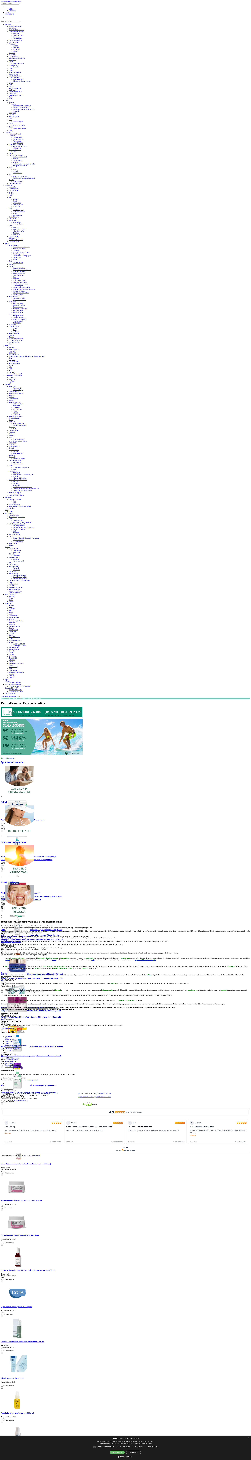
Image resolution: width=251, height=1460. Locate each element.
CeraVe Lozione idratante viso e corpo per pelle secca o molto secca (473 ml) (31, 1056)
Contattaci (8, 1043)
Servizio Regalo (10, 1063)
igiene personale (107, 990)
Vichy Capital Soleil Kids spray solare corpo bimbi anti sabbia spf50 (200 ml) (32, 974)
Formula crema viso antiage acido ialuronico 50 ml (21, 1200)
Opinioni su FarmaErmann (13, 1047)
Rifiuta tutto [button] (133, 1452)
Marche (14, 698)
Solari (4, 802)
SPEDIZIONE (9, 14)
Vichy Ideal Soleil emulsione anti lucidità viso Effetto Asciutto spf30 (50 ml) (31, 1010)
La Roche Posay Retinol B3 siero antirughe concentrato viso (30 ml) (28, 1270)
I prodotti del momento (12, 762)
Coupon (8, 698)
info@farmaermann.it (21, 1100)
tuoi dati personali (32, 1080)
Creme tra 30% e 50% (34, 698)
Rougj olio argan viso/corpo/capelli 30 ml (17, 1413)
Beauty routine (8, 882)
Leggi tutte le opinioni (7, 1028)
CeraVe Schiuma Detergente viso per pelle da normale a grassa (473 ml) (29, 1092)
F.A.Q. (11, 9)
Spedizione (12, 10)
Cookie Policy (9, 1041)
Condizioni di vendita (11, 1060)
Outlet (3, 698)
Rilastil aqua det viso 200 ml (12, 1378)
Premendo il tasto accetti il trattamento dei (19, 1080)
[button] (125, 1457)
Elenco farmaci (9, 1050)
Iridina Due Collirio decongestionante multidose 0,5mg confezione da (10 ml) (31, 930)
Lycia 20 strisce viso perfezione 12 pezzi (16, 1307)
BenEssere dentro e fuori (13, 842)
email (23, 1156)
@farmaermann (35, 1156)
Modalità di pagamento (12, 1058)
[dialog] (125, 1448)
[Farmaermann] (11, 1)
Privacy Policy (9, 1040)
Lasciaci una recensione (12, 1048)
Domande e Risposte (11, 1065)
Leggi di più (149, 1443)
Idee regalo (22, 698)
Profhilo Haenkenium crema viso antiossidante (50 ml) (22, 1342)
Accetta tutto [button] (117, 1452)
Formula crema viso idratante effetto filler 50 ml (20, 1235)
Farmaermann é (9, 1036)
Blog (6, 1038)
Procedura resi (9, 1061)
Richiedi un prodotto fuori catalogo (15, 1045)
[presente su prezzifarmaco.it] (89, 1104)
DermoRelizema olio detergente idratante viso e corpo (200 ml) (26, 1164)
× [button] (249, 1438)
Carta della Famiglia (11, 1067)
